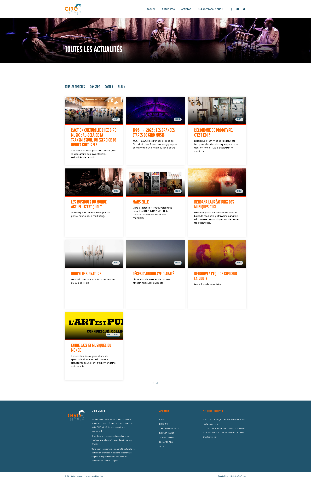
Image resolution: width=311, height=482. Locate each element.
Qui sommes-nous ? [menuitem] (210, 9)
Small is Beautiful (210, 437)
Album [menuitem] (121, 87)
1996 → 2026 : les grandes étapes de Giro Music (224, 419)
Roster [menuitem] (109, 87)
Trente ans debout (210, 424)
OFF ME (162, 446)
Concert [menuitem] (95, 87)
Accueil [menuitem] (150, 9)
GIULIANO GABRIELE (167, 437)
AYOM (161, 419)
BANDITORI (163, 424)
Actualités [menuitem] (168, 9)
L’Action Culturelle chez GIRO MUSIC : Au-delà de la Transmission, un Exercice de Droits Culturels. (223, 430)
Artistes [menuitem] (186, 9)
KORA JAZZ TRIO (166, 442)
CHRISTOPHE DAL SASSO (169, 428)
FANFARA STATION (166, 433)
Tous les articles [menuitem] (75, 87)
